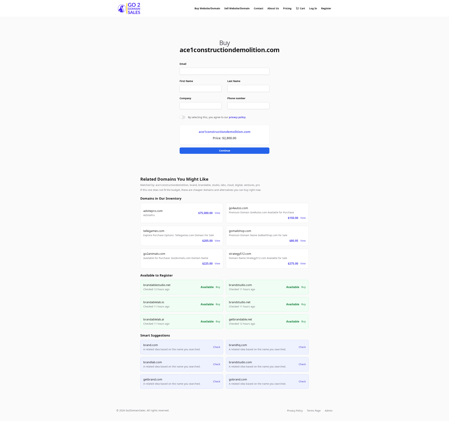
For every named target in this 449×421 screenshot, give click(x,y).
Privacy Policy (295, 410)
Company (185, 98)
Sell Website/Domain (237, 8)
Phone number (236, 98)
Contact (258, 8)
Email (183, 63)
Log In (313, 8)
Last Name (233, 81)
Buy (218, 287)
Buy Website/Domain (207, 8)
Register (326, 8)
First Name (186, 81)
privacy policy (237, 117)
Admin (329, 410)
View (217, 213)
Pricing (287, 8)
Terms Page (314, 410)
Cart (302, 8)
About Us (273, 8)
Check (216, 347)
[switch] (182, 117)
